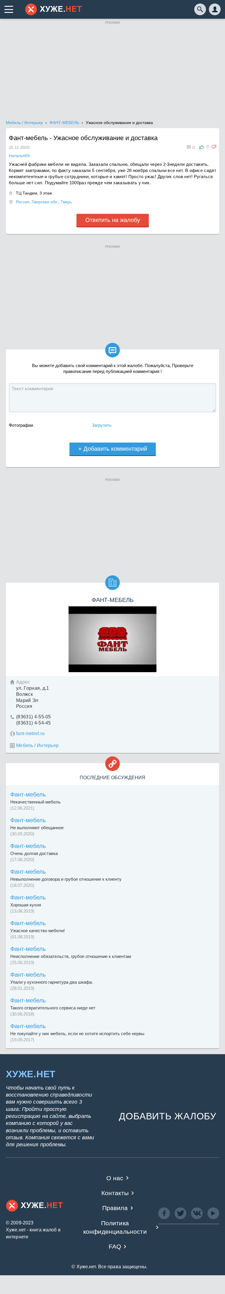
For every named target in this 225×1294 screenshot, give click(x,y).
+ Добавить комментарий (112, 448)
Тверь (66, 201)
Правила (115, 1207)
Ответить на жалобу (112, 220)
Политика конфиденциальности (115, 1227)
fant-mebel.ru (30, 733)
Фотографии (21, 425)
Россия (22, 201)
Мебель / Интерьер (37, 745)
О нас (114, 1178)
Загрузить (102, 425)
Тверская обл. (45, 201)
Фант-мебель (28, 794)
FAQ (115, 1246)
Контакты (115, 1193)
